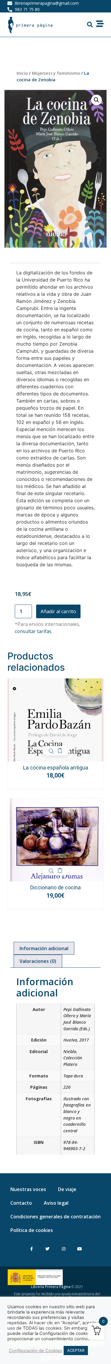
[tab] (44, 948)
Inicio (22, 73)
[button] (89, 24)
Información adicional (44, 948)
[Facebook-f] (31, 1249)
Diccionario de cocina (55, 887)
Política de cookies (31, 1230)
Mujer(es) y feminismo (56, 73)
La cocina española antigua (55, 767)
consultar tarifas (33, 631)
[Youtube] (79, 1249)
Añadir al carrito (58, 611)
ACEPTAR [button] (75, 1350)
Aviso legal (56, 1203)
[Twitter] (47, 1249)
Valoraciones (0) (38, 961)
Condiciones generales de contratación (55, 1216)
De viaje (67, 1189)
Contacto (21, 1203)
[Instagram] (63, 1249)
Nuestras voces (28, 1189)
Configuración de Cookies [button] (35, 1350)
